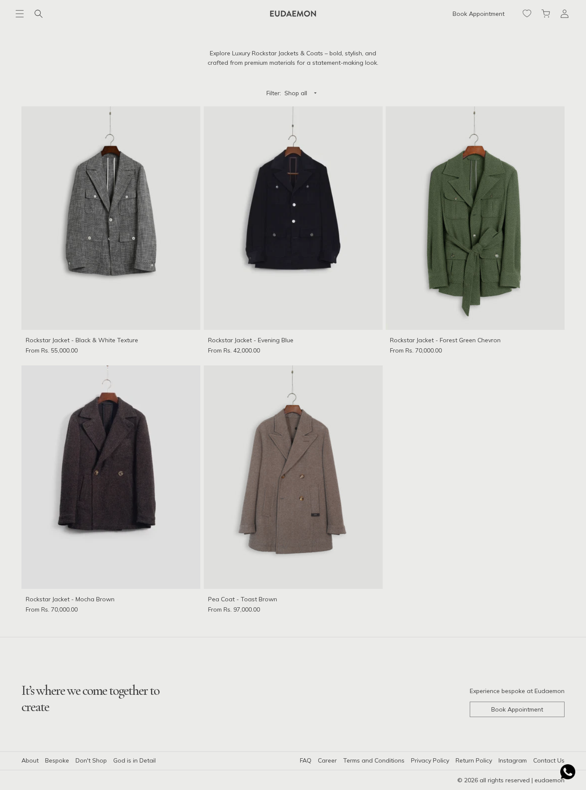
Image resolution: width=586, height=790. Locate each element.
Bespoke (57, 760)
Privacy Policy (430, 760)
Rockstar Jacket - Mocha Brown (70, 599)
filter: (273, 93)
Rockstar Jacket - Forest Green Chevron (445, 340)
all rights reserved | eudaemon (522, 780)
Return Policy (474, 760)
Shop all (295, 93)
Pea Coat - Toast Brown (242, 599)
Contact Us (549, 760)
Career (327, 760)
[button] (19, 13)
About (30, 760)
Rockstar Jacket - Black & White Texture (82, 340)
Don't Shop (91, 760)
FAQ (305, 760)
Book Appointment (478, 14)
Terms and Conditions (374, 760)
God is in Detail (134, 760)
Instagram (512, 760)
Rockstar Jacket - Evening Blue (250, 340)
